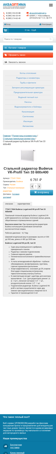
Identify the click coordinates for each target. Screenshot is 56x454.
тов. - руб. (30, 30)
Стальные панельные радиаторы (19, 138)
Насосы (28, 101)
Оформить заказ (16, 55)
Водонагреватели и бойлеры (28, 106)
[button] (39, 186)
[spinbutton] (35, 186)
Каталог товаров (17, 47)
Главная (7, 136)
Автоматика (28, 126)
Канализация (28, 111)
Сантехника (28, 116)
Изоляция (28, 121)
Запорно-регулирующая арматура (28, 87)
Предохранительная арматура (28, 92)
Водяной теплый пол (28, 97)
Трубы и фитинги (28, 82)
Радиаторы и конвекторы (28, 77)
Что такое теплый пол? (16, 417)
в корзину (42, 192)
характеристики (24, 204)
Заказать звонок (17, 62)
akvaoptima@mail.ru (37, 13)
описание (9, 204)
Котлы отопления (28, 73)
